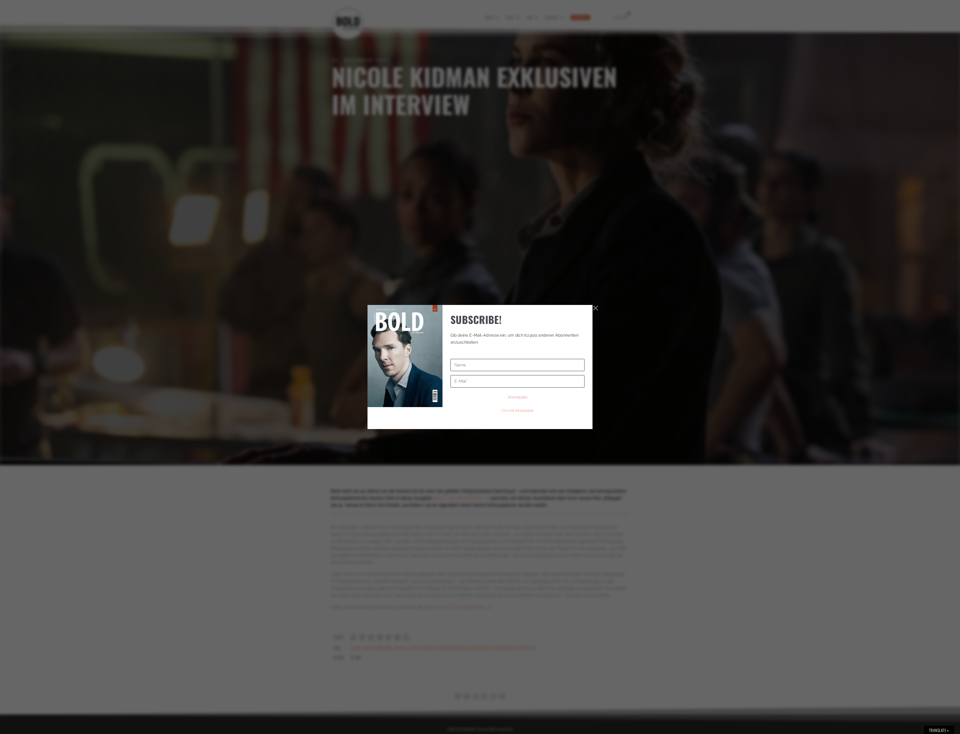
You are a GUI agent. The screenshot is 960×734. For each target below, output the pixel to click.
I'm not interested (517, 410)
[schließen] (595, 308)
